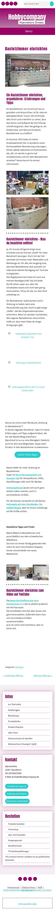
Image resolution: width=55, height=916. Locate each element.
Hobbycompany (27, 17)
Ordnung (19, 667)
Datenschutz (28, 887)
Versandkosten (34, 890)
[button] (28, 31)
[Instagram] (7, 4)
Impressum (13, 887)
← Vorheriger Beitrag (13, 675)
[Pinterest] (11, 4)
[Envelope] (15, 4)
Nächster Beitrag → (43, 675)
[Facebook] (20, 879)
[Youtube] (3, 4)
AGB (40, 887)
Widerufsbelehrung (13, 890)
